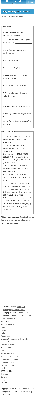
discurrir (21, 313)
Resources (5, 336)
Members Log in (7, 324)
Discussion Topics (8, 365)
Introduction (19, 17)
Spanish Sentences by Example (14, 339)
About (3, 330)
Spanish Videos (7, 362)
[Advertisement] (17, 250)
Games (4, 351)
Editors (4, 377)
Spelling (4, 368)
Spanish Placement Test (11, 342)
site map (24, 220)
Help (3, 333)
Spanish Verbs (18, 310)
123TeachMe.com (26, 389)
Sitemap (4, 374)
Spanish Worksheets (9, 359)
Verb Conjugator (7, 345)
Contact (4, 327)
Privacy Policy (26, 392)
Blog (3, 380)
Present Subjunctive (8, 17)
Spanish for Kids (8, 354)
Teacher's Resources (10, 356)
